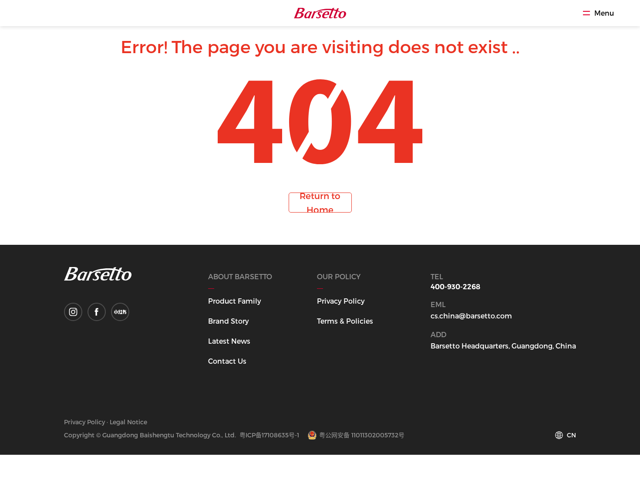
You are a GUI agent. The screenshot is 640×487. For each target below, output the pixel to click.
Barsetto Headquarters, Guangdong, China (503, 346)
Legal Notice (128, 422)
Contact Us (227, 361)
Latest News (229, 341)
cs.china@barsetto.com (471, 315)
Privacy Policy (341, 301)
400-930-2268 (455, 287)
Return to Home (320, 203)
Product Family (234, 301)
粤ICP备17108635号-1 (269, 435)
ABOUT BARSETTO (240, 276)
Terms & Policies (345, 321)
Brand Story (228, 321)
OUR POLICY (338, 276)
